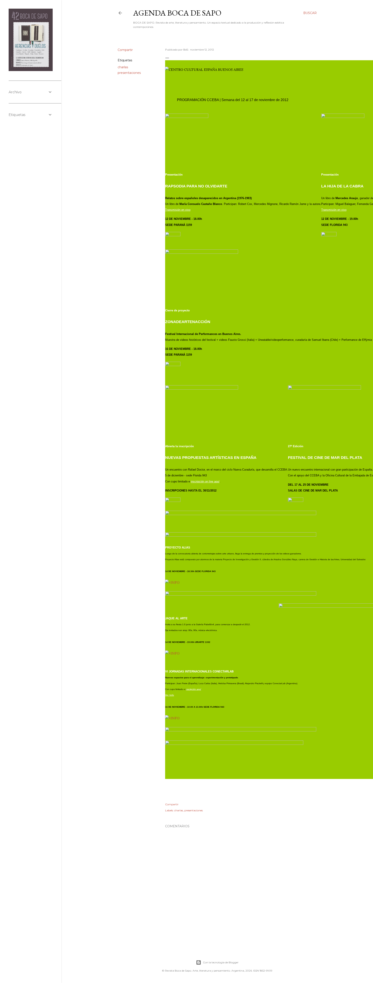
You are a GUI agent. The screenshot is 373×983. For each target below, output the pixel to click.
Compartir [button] (125, 50)
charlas (123, 67)
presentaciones (129, 73)
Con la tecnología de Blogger (221, 962)
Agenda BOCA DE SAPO (177, 13)
